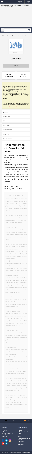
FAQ (4, 432)
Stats (20, 443)
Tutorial (5, 430)
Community (22, 441)
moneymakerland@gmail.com (14, 106)
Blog (20, 430)
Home (4, 35)
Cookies (5, 435)
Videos (23, 35)
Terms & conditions (8, 433)
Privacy (5, 436)
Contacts (21, 444)
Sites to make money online (13, 35)
